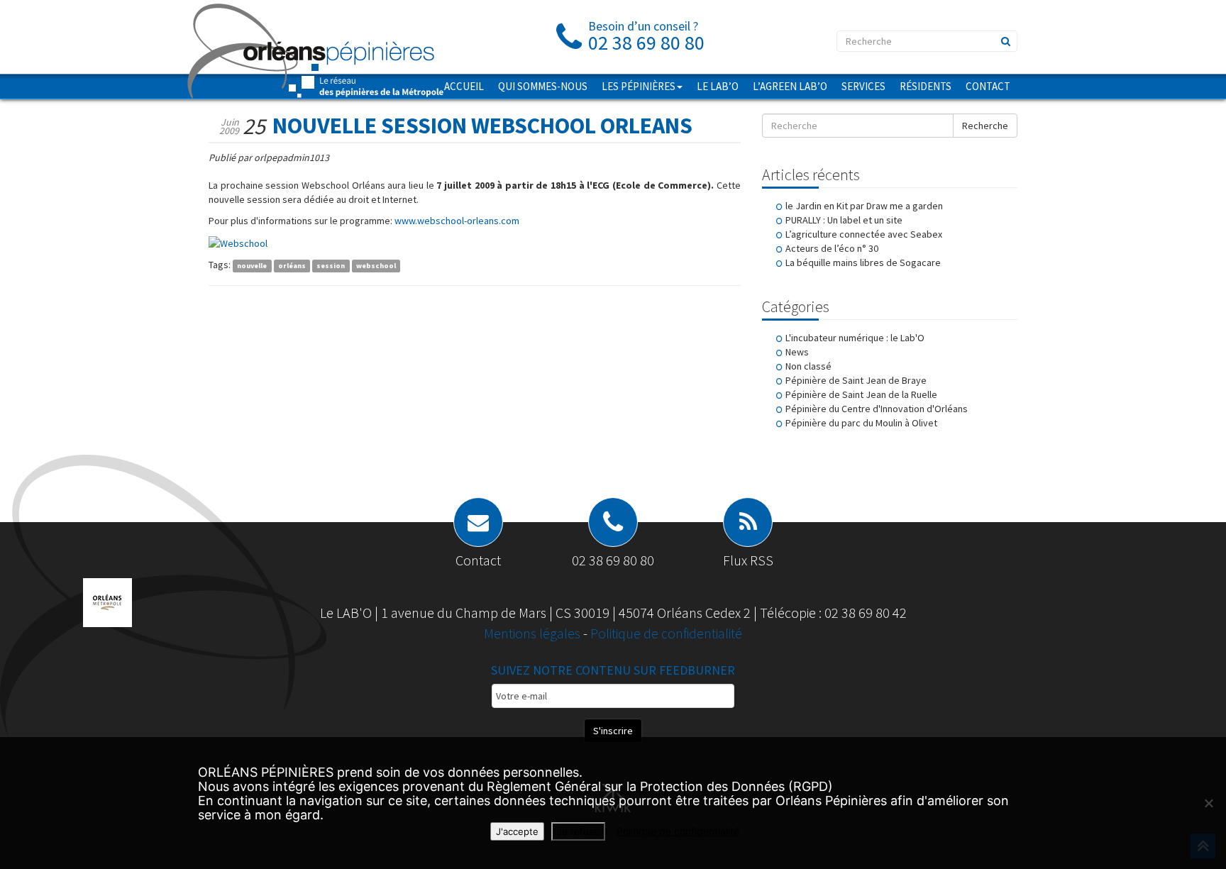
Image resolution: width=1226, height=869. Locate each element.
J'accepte (517, 831)
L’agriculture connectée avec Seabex (863, 234)
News (797, 351)
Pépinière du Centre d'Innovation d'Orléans (876, 408)
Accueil (464, 86)
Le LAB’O (718, 86)
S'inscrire (613, 730)
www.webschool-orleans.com (456, 220)
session (330, 265)
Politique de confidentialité (666, 633)
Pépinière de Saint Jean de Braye (856, 380)
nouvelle (252, 265)
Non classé (808, 366)
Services (863, 86)
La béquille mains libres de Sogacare (863, 262)
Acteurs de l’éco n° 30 (831, 248)
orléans (292, 265)
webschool (376, 265)
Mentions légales (533, 633)
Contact (988, 86)
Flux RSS (748, 560)
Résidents (925, 86)
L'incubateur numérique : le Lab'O (854, 337)
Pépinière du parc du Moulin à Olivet (861, 422)
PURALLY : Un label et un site (843, 220)
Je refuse (578, 831)
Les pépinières (638, 86)
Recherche (985, 125)
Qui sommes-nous (542, 86)
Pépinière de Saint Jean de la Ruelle (861, 394)
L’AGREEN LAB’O (790, 86)
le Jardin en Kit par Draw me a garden (864, 205)
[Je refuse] (1208, 803)
